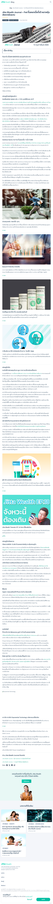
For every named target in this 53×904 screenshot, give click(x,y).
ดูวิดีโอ (3, 536)
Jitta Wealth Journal (14, 20)
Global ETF (12, 824)
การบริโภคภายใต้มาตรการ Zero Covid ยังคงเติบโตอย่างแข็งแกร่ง (27, 373)
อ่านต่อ (4, 230)
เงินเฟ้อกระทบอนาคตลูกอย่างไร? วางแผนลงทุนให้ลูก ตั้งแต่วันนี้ (11, 852)
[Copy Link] (14, 765)
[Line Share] (12, 765)
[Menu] (50, 2)
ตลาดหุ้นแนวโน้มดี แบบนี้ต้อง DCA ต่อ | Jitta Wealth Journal (39, 828)
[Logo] (5, 2)
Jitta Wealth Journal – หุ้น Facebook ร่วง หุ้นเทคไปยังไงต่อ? (16, 758)
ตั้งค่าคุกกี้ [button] (29, 899)
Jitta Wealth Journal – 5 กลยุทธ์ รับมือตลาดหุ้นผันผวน (15, 762)
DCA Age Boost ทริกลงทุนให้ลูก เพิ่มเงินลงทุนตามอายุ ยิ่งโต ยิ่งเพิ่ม (13, 828)
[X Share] (9, 765)
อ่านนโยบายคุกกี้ (29, 896)
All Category (5, 20)
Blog (12, 2)
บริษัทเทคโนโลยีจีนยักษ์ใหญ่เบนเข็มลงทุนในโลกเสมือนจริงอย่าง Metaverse (19, 635)
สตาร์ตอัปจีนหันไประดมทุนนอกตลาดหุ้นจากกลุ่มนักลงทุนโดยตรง (31, 426)
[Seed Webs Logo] (26, 864)
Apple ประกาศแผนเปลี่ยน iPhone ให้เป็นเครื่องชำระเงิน (25, 595)
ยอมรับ (43, 899)
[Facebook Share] (7, 765)
